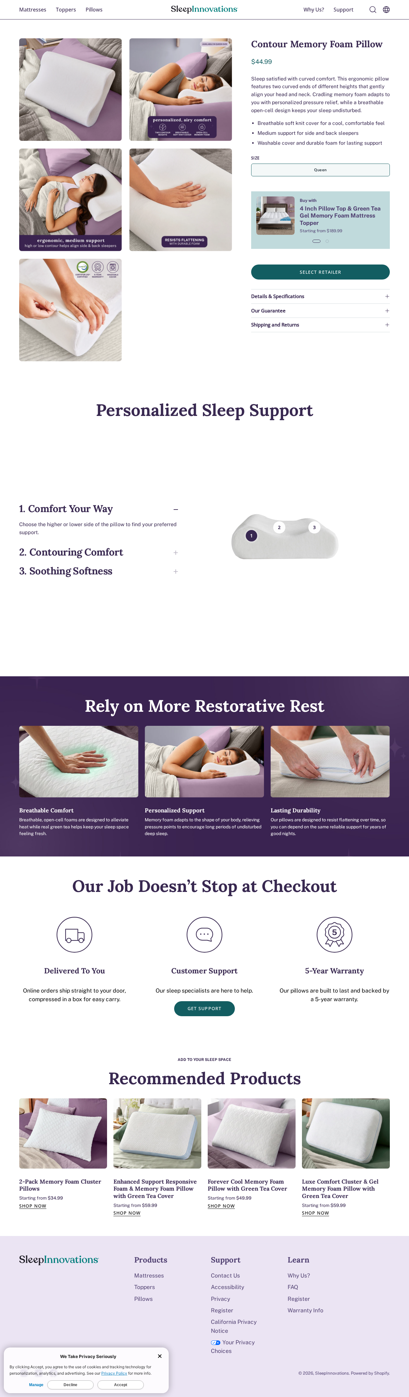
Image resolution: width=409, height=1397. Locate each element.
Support (226, 1260)
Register (222, 1310)
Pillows (143, 1298)
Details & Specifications (277, 296)
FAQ (293, 1287)
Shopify (381, 1373)
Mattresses (149, 1275)
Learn (298, 1260)
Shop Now (32, 1206)
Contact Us (225, 1275)
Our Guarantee (268, 311)
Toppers (144, 1287)
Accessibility (227, 1287)
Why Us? (299, 1275)
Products (150, 1260)
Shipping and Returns (275, 325)
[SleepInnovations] (204, 9)
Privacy (220, 1298)
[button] (343, 9)
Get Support (204, 1008)
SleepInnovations (332, 1373)
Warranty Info (305, 1310)
